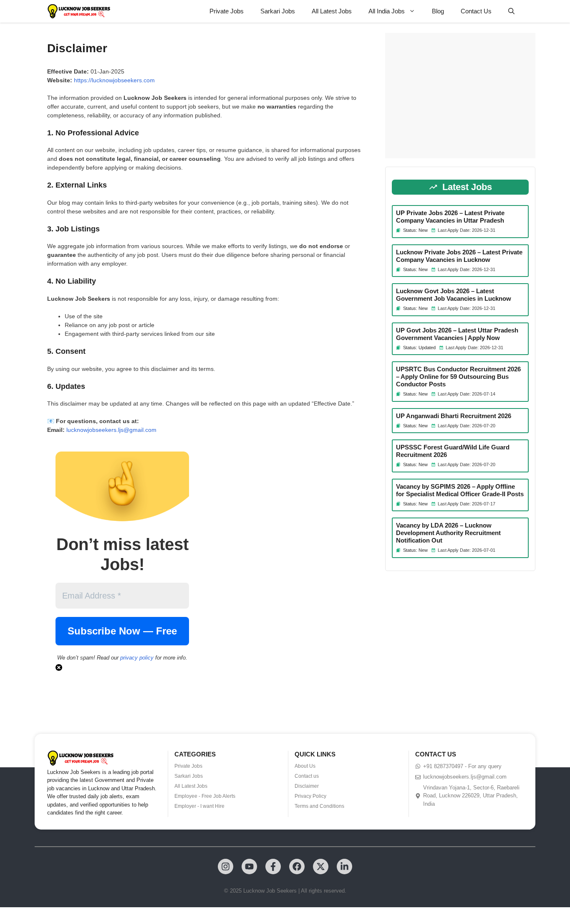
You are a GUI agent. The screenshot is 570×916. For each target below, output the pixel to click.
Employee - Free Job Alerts (204, 796)
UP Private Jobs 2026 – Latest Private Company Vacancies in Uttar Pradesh (450, 216)
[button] (511, 11)
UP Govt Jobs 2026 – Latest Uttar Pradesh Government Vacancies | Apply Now (457, 334)
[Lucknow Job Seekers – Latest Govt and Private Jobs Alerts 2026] (79, 11)
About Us (305, 766)
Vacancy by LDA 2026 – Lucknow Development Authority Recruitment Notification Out (448, 533)
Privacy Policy (310, 796)
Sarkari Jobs (277, 11)
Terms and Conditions (319, 806)
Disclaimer (307, 786)
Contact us (307, 776)
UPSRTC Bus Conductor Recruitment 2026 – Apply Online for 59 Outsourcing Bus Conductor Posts (458, 376)
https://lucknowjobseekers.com (114, 80)
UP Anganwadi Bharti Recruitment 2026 (453, 415)
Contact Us (476, 11)
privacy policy (137, 658)
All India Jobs (386, 11)
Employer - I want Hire (199, 806)
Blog (438, 11)
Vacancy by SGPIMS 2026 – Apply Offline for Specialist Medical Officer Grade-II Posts (460, 490)
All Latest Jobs (332, 11)
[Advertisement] (460, 95)
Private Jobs (226, 11)
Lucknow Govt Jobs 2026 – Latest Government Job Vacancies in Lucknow (453, 294)
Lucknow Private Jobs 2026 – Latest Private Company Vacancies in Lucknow (459, 256)
